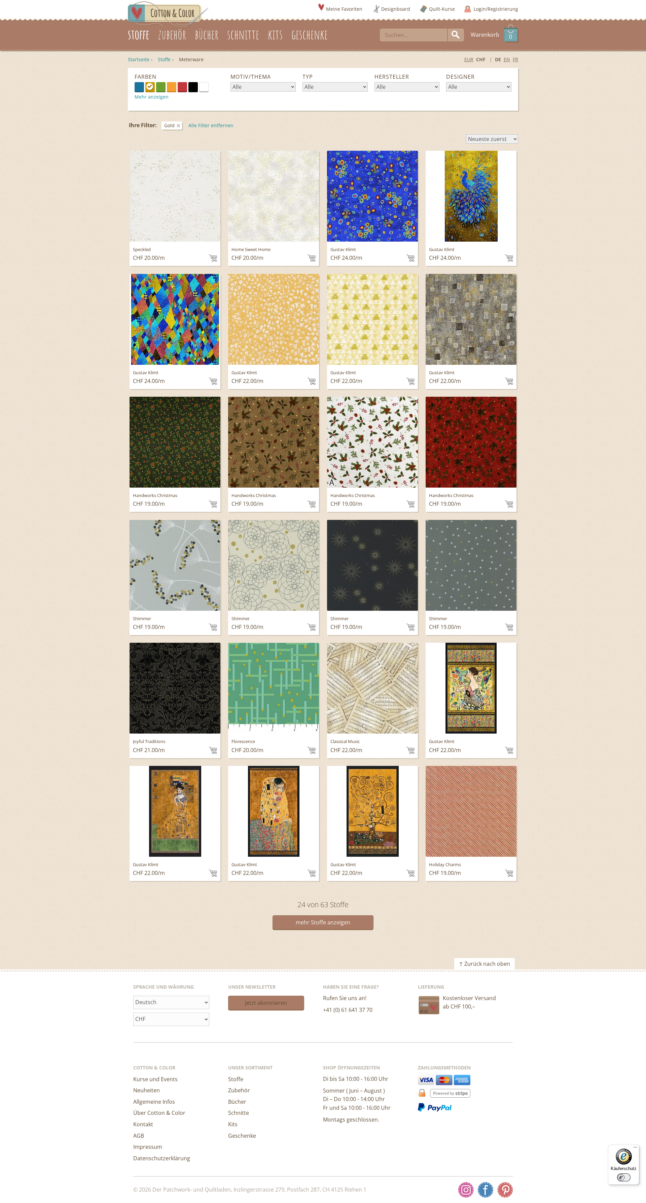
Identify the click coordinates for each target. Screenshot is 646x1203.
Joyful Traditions (149, 741)
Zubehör (239, 1090)
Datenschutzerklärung (161, 1158)
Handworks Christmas (155, 495)
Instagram (466, 1190)
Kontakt (143, 1124)
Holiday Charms (445, 864)
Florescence (243, 741)
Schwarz (193, 87)
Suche (456, 35)
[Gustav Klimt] (372, 196)
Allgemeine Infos (154, 1101)
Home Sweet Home (251, 249)
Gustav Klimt (343, 249)
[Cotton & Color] (168, 14)
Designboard (395, 9)
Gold (150, 87)
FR (515, 59)
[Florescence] (273, 688)
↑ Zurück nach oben (484, 963)
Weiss (208, 86)
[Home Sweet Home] (273, 196)
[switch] (624, 1177)
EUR (468, 59)
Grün (161, 87)
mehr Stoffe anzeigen (323, 922)
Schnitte (238, 1113)
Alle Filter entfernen (211, 125)
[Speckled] (175, 196)
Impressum (147, 1147)
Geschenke (242, 1135)
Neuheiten (146, 1090)
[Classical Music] (372, 688)
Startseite (138, 59)
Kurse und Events (155, 1079)
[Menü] (635, 1149)
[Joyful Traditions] (175, 688)
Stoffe (164, 59)
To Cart (213, 258)
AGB (138, 1135)
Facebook (485, 1190)
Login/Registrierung (496, 9)
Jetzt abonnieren (266, 1002)
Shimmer (142, 618)
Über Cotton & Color (159, 1113)
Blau (139, 87)
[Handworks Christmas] (175, 442)
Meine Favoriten (344, 9)
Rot (182, 87)
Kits (233, 1124)
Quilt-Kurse (442, 9)
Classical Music (345, 741)
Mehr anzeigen (152, 97)
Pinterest (505, 1190)
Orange (171, 87)
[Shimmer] (175, 565)
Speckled (142, 249)
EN (507, 59)
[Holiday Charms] (471, 811)
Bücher (237, 1101)
